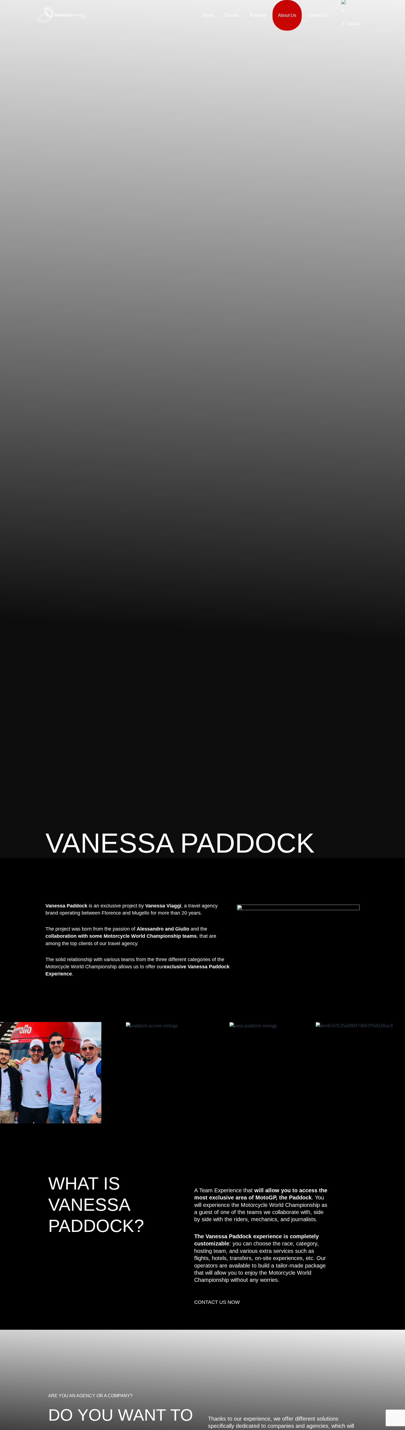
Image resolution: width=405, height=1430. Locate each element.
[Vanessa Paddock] (61, 15)
